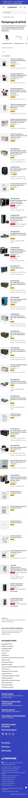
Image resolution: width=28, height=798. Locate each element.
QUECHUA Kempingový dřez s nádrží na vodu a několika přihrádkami (18, 106)
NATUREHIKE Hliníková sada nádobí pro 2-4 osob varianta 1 (18, 382)
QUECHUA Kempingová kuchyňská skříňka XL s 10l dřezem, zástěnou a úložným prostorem (18, 91)
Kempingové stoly (19, 43)
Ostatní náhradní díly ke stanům (10, 675)
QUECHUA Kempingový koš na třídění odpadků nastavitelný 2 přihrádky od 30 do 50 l (18, 121)
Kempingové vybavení (8, 687)
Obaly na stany (6, 660)
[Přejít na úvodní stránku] (12, 7)
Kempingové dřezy (7, 644)
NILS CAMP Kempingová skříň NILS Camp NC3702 (18, 300)
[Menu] (3, 7)
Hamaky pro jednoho (7, 662)
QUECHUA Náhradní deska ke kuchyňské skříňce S (18, 507)
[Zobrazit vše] (2, 17)
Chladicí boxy (5, 655)
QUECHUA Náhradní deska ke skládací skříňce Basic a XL (18, 461)
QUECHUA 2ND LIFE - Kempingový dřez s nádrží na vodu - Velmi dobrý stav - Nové (18, 569)
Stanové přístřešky (7, 682)
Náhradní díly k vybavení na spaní (11, 680)
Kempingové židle (7, 43)
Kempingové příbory (7, 678)
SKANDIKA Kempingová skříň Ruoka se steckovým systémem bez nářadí (18, 202)
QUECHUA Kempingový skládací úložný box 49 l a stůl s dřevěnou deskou (18, 135)
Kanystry (4, 653)
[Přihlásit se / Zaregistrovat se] (21, 7)
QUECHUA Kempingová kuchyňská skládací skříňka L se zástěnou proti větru (18, 75)
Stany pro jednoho (7, 673)
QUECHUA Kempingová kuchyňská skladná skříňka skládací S (18, 60)
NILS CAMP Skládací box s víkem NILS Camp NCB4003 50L (18, 317)
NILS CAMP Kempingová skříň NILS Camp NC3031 (18, 169)
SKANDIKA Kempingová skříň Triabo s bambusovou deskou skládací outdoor (18, 478)
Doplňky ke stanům (7, 664)
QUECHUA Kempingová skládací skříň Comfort (16, 599)
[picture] (4, 63)
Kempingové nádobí (7, 685)
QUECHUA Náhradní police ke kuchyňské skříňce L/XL (18, 184)
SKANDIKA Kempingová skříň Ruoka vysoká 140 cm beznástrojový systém (18, 219)
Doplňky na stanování (7, 646)
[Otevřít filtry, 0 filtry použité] (4, 52)
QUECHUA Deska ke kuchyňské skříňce (15, 414)
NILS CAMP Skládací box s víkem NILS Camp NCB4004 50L (18, 284)
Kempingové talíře (7, 648)
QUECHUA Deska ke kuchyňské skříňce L (16, 492)
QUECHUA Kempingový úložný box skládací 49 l (18, 365)
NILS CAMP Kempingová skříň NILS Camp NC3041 (18, 448)
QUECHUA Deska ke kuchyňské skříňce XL (16, 521)
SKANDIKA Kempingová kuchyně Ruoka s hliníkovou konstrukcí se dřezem (18, 251)
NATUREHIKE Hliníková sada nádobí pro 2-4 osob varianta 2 (18, 399)
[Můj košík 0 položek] (24, 7)
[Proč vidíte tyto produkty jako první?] (2, 56)
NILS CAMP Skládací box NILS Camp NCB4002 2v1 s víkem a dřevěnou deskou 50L (18, 152)
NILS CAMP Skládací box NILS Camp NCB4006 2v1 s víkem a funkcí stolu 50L (18, 432)
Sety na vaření (5, 650)
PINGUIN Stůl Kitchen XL (16, 268)
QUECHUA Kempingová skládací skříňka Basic (16, 584)
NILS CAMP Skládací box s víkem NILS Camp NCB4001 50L (17, 334)
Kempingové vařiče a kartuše (10, 671)
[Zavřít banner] (25, 2)
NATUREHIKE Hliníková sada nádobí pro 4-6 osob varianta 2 (18, 235)
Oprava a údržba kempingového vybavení (13, 666)
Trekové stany (5, 669)
